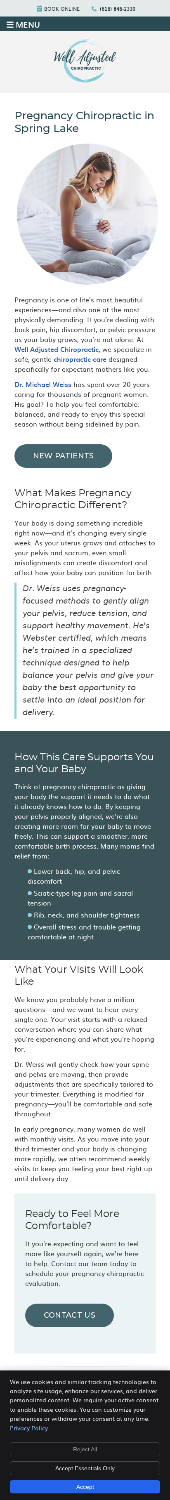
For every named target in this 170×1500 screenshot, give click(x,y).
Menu (28, 24)
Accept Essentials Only (85, 1468)
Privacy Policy (29, 1428)
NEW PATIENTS (63, 455)
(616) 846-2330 (117, 8)
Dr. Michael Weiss (42, 384)
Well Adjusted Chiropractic (56, 349)
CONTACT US (69, 1315)
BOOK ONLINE (62, 8)
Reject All (85, 1449)
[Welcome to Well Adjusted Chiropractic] (85, 80)
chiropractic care (80, 359)
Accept (85, 1486)
